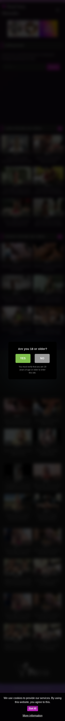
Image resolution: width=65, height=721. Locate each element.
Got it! (32, 708)
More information (32, 715)
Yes (23, 358)
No (42, 358)
